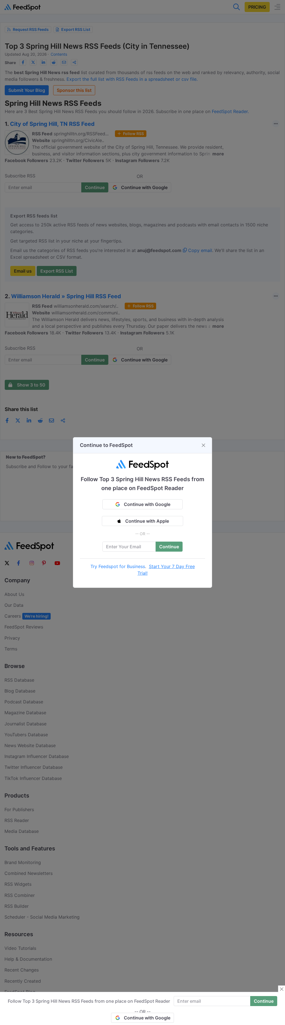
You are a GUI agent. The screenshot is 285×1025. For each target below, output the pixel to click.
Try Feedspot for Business (117, 566)
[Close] (203, 445)
